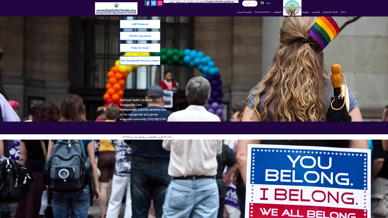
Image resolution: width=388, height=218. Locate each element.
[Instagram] (160, 3)
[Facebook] (147, 3)
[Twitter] (153, 3)
